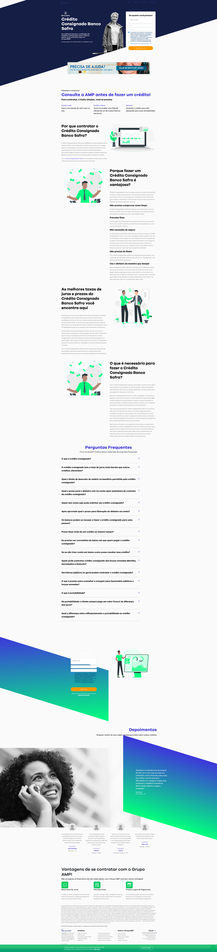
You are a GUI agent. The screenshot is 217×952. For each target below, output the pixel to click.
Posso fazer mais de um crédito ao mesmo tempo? (88, 532)
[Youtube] (66, 944)
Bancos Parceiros (122, 935)
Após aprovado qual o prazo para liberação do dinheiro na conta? (96, 511)
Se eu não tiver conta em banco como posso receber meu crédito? (96, 552)
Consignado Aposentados (104, 933)
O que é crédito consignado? (76, 459)
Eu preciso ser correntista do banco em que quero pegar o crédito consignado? (96, 542)
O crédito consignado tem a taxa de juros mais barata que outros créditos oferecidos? (96, 469)
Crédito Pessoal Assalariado (104, 940)
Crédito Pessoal (81, 935)
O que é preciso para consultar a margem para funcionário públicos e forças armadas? (98, 583)
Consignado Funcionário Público (105, 936)
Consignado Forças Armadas (84, 936)
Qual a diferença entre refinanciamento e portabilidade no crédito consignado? (96, 615)
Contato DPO (121, 938)
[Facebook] (61, 944)
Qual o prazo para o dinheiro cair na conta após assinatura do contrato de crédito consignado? (99, 492)
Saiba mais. (97, 949)
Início (129, 2)
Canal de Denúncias (122, 940)
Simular (153, 2)
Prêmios (144, 2)
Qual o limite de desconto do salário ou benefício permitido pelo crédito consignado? (99, 481)
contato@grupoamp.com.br (149, 933)
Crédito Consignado (82, 933)
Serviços (136, 2)
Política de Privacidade (144, 41)
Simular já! (141, 48)
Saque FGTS (80, 940)
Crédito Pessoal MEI (82, 938)
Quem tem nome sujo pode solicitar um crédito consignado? (93, 503)
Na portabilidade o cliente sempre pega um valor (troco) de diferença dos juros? (98, 603)
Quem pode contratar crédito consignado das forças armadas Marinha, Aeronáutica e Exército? (99, 562)
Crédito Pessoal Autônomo (104, 938)
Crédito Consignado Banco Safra (74, 158)
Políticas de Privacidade (123, 936)
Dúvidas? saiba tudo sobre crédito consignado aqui (76, 41)
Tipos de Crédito (121, 933)
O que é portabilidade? (73, 593)
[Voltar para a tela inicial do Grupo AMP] (64, 2)
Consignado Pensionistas (104, 935)
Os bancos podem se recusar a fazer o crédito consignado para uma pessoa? (97, 521)
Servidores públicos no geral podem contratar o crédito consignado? (97, 573)
